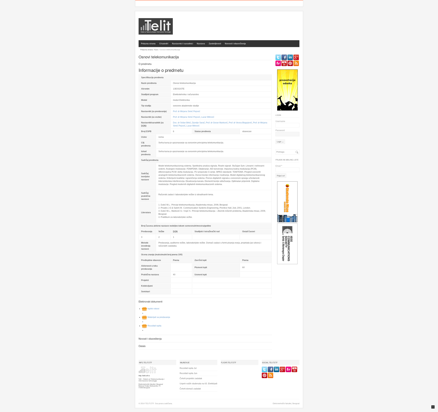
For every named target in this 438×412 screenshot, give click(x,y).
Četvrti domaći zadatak (190, 389)
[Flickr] (278, 63)
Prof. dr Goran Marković (217, 122)
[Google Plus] (296, 57)
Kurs (156, 50)
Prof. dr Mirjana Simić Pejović (186, 111)
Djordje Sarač (198, 122)
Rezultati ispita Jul (188, 368)
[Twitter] (278, 57)
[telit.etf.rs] (156, 32)
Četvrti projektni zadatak (191, 378)
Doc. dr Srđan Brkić (182, 122)
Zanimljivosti (215, 43)
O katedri (163, 43)
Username (280, 121)
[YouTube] (284, 63)
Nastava (201, 43)
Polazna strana (148, 43)
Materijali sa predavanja (159, 317)
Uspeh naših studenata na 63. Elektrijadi (198, 383)
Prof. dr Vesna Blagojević (240, 122)
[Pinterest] (290, 63)
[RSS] (296, 63)
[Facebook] (284, 57)
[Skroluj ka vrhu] (433, 407)
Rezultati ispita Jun (188, 373)
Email (278, 166)
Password (280, 130)
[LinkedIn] (290, 57)
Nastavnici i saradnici (182, 43)
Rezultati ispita (154, 326)
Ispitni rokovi (153, 308)
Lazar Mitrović (207, 117)
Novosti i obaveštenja (235, 43)
